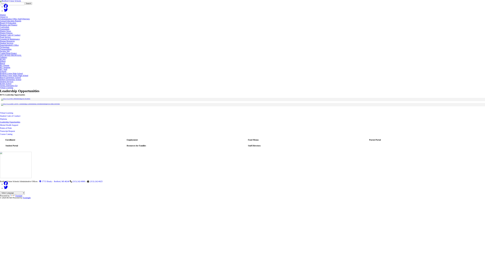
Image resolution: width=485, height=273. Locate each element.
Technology (4, 47)
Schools (3, 71)
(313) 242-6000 (78, 181)
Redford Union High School (11, 73)
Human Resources (7, 41)
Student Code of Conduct (10, 35)
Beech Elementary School (10, 77)
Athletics (3, 57)
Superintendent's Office (9, 45)
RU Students (5, 67)
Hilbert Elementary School (10, 79)
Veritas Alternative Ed (8, 86)
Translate (18, 196)
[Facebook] (6, 7)
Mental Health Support (9, 125)
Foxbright (27, 198)
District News (5, 31)
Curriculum (4, 27)
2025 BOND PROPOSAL (11, 55)
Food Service (5, 37)
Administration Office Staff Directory (15, 19)
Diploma (3, 119)
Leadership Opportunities (10, 122)
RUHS (3, 59)
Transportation (5, 49)
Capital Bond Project (8, 53)
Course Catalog (6, 134)
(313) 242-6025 (96, 181)
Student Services (6, 43)
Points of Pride (6, 128)
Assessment (4, 29)
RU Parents (4, 65)
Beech (2, 63)
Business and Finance (8, 25)
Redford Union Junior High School (14, 75)
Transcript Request (7, 131)
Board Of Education (8, 23)
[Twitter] (6, 11)
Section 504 (4, 51)
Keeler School (5, 84)
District (3, 15)
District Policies (6, 33)
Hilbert (3, 61)
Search (28, 3)
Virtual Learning (6, 88)
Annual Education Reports (10, 21)
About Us (4, 17)
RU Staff (3, 69)
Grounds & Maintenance (10, 39)
